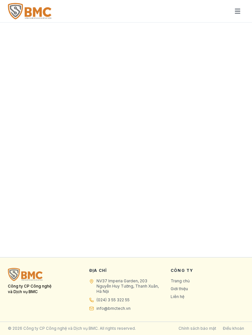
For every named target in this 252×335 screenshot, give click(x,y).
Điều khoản (233, 328)
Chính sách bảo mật (197, 328)
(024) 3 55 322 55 (113, 299)
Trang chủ (180, 280)
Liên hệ (177, 296)
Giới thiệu (179, 288)
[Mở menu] (237, 11)
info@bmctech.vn (113, 308)
